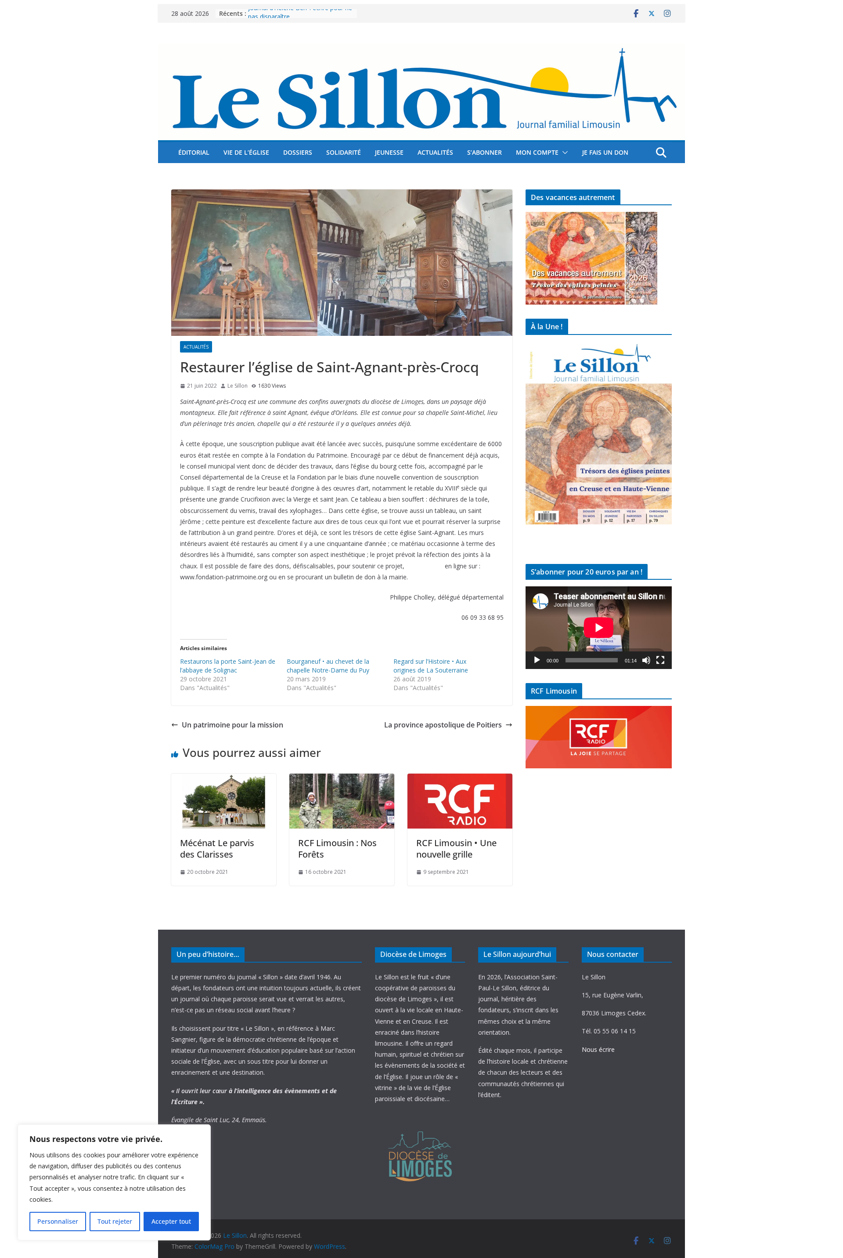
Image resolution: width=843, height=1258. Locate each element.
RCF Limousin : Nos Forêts (337, 848)
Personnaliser (57, 1221)
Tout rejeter (114, 1221)
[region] (114, 1182)
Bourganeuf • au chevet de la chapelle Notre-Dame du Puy (328, 665)
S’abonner (484, 152)
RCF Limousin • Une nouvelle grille (456, 848)
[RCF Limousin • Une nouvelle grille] (459, 780)
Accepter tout (171, 1221)
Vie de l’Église (246, 152)
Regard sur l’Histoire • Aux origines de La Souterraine (430, 665)
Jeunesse (389, 152)
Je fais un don (605, 152)
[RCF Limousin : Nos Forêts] (341, 780)
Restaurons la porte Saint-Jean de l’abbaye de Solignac (227, 665)
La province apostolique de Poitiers (443, 725)
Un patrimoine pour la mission (232, 725)
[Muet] (646, 660)
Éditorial (193, 152)
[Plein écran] (660, 660)
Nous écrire (598, 1049)
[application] (599, 627)
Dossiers (297, 152)
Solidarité (343, 152)
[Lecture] (537, 660)
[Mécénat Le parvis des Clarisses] (223, 780)
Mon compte (537, 152)
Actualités (435, 152)
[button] (563, 152)
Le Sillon (237, 385)
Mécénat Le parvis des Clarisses (217, 848)
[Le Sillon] (421, 50)
